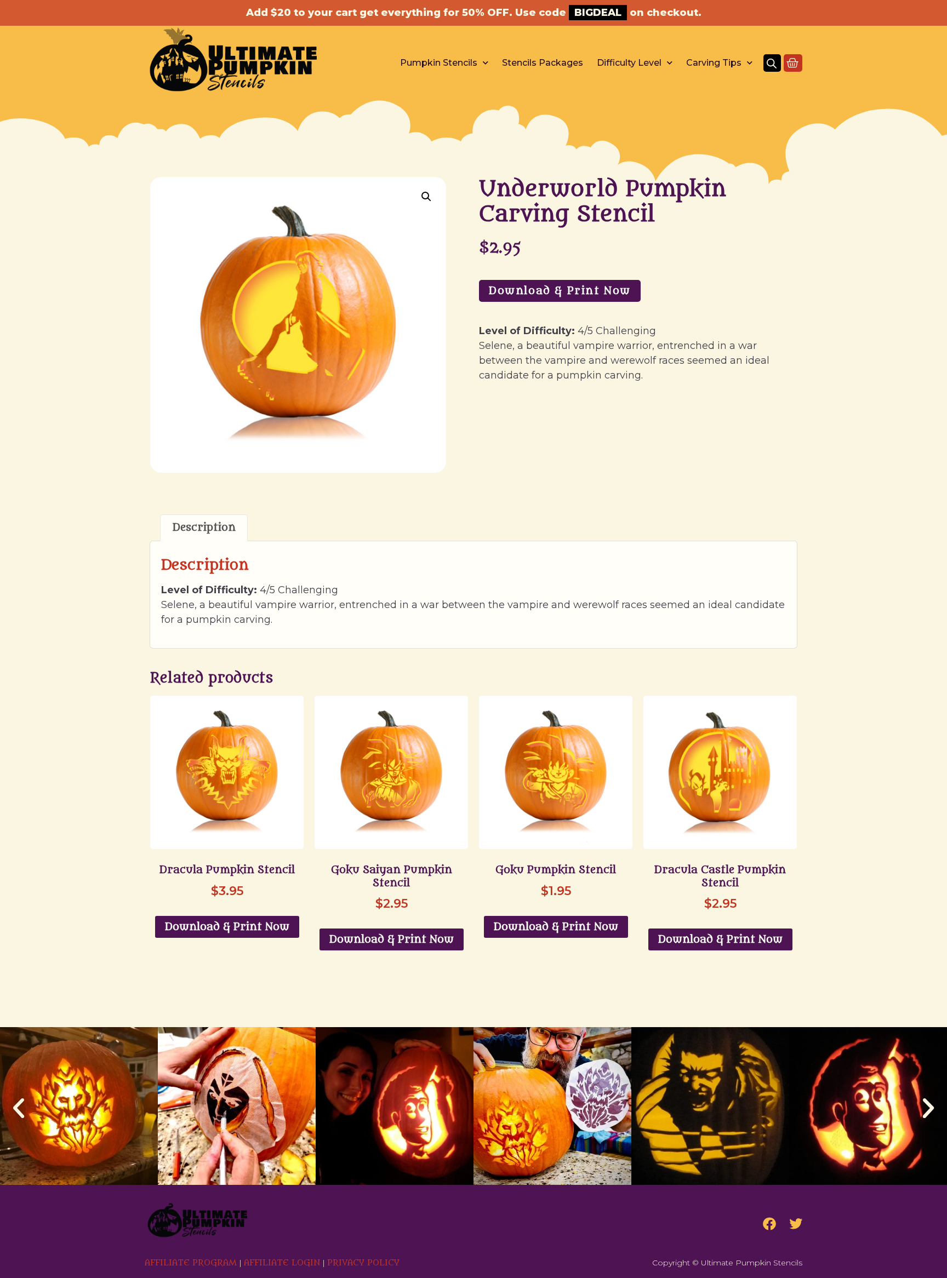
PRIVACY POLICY (363, 1263)
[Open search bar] (771, 63)
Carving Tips (713, 63)
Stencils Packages (542, 63)
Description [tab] (204, 527)
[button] (426, 197)
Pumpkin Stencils (438, 63)
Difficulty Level (629, 63)
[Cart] (793, 63)
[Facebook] (769, 1224)
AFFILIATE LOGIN (282, 1263)
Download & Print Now (560, 291)
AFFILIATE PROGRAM (191, 1263)
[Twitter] (796, 1224)
